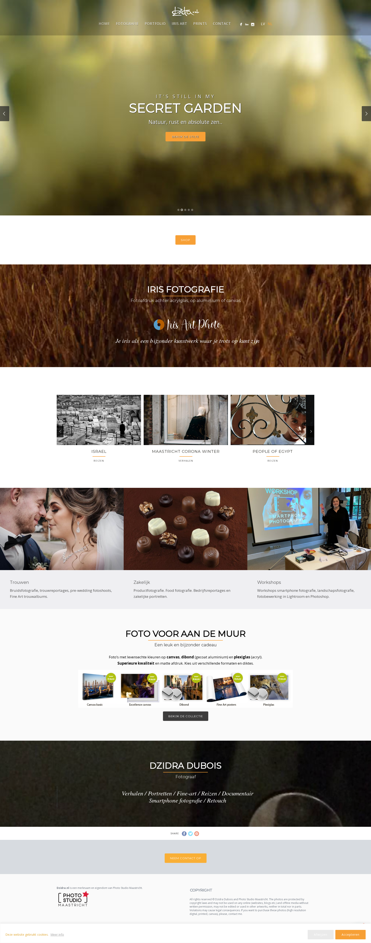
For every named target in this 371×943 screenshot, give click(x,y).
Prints (200, 23)
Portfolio (155, 23)
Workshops (269, 582)
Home (104, 23)
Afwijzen (320, 934)
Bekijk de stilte (185, 136)
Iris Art (179, 23)
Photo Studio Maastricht (127, 888)
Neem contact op (185, 858)
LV (263, 23)
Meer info (57, 934)
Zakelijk (142, 582)
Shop (185, 240)
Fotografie (127, 23)
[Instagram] (252, 24)
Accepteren (350, 934)
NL (270, 23)
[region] (185, 933)
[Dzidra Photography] (241, 24)
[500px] (246, 24)
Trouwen (19, 582)
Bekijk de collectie (185, 716)
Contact (222, 23)
